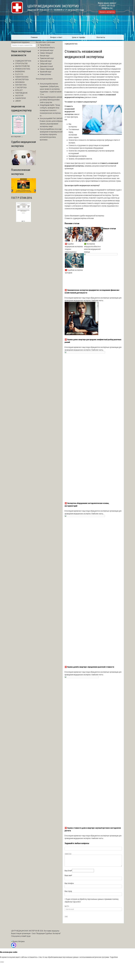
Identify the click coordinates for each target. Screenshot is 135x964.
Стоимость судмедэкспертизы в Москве (79, 218)
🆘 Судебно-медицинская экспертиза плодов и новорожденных (74, 248)
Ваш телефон (69, 883)
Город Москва (45, 45)
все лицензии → (17, 136)
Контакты (101, 37)
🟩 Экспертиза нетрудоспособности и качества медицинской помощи (92, 248)
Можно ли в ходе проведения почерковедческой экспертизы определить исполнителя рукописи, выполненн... (51, 134)
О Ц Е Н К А (19, 74)
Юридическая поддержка (20, 42)
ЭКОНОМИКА (20, 82)
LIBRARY (18, 101)
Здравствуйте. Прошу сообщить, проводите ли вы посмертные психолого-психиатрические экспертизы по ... (50, 110)
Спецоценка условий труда (20, 936)
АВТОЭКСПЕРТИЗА (22, 79)
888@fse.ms (107, 8)
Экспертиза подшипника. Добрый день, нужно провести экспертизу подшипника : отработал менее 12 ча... (51, 89)
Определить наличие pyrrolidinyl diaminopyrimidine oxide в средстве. (51, 99)
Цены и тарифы (78, 37)
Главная (34, 37)
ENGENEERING (20, 71)
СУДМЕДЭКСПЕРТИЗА (71, 44)
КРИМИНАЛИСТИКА (22, 69)
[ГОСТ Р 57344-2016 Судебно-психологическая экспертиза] (23, 221)
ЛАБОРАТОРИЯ (20, 98)
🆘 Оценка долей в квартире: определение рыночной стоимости (89, 667)
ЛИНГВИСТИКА (21, 85)
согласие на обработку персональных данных (87, 899)
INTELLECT (19, 90)
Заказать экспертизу (107, 12)
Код (70, 853)
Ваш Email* (68, 871)
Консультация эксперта (44, 79)
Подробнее (114, 957)
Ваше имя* (68, 875)
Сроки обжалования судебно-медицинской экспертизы (84, 216)
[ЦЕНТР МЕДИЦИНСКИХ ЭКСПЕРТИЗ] (17, 13)
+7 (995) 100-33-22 (107, 5)
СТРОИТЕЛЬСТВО (21, 63)
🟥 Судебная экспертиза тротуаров (74, 271)
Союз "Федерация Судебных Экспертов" (46, 933)
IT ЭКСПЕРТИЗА (21, 87)
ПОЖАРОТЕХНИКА (21, 77)
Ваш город (68, 891)
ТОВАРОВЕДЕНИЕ (21, 93)
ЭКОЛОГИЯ (19, 96)
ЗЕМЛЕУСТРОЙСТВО (22, 66)
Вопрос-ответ (56, 37)
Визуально (66, 853)
